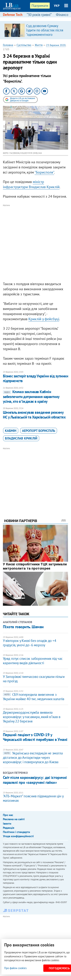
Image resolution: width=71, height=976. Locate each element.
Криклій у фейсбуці (43, 319)
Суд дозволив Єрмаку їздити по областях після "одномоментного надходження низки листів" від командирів (44, 34)
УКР (57, 6)
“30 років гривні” (39, 14)
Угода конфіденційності (18, 836)
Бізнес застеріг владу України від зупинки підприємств (35, 378)
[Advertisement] (35, 243)
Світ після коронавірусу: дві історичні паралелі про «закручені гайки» (35, 780)
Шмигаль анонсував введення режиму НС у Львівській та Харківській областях (34, 415)
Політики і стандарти (16, 832)
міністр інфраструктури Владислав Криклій (31, 184)
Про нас (8, 815)
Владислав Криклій (21, 438)
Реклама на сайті (14, 819)
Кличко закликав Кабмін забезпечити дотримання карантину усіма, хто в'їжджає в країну (31, 396)
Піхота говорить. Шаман (23, 626)
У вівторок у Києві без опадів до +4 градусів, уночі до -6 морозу (29, 642)
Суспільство (24, 45)
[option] (35, 30)
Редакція (8, 827)
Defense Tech (12, 14)
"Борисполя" (44, 172)
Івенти (7, 823)
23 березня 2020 (56, 45)
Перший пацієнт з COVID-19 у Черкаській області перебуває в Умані (35, 737)
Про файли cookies (15, 968)
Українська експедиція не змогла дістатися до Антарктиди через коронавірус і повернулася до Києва (33, 757)
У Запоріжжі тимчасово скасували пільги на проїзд (34, 678)
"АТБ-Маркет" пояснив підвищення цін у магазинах (33, 798)
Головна (8, 45)
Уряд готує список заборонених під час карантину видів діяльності (33, 660)
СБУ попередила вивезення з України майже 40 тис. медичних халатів (33, 696)
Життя (39, 45)
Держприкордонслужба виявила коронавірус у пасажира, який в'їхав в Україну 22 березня (31, 717)
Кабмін (10, 431)
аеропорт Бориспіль (38, 431)
